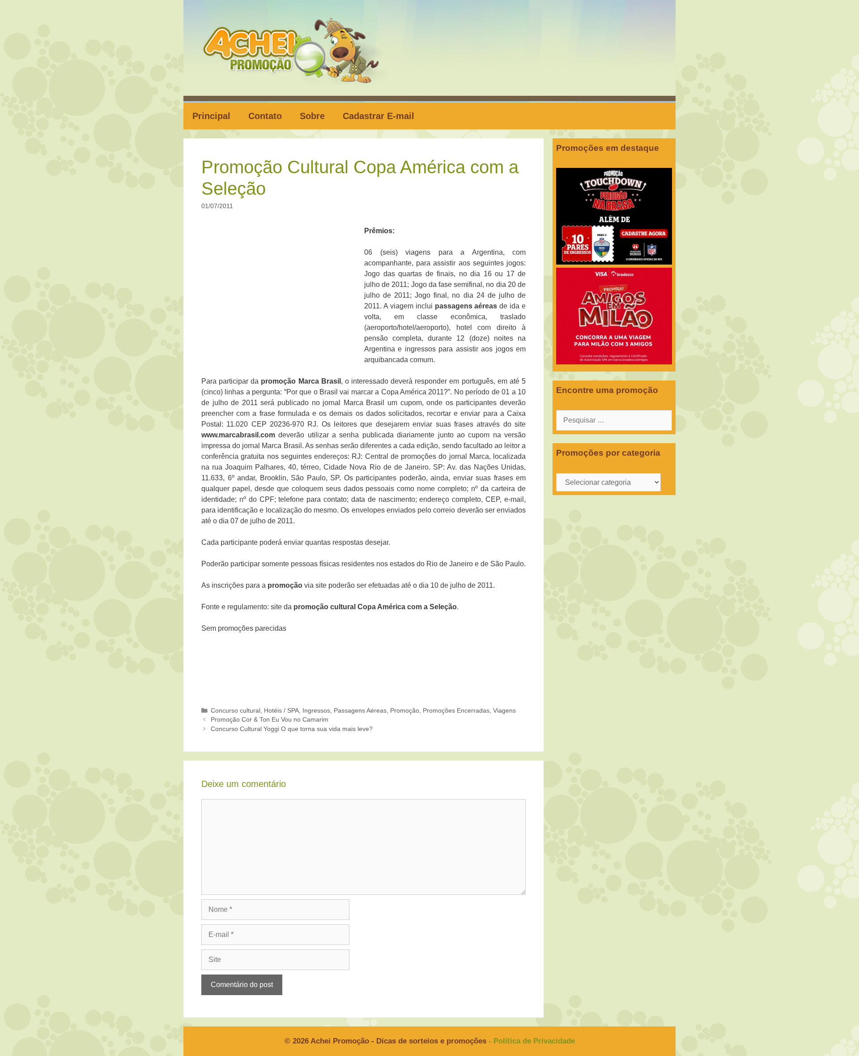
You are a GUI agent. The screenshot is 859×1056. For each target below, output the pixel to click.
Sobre (312, 116)
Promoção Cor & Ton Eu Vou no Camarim (269, 719)
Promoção (404, 710)
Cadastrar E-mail (378, 116)
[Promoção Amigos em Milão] (614, 362)
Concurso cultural (235, 710)
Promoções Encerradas (456, 710)
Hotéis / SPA (281, 710)
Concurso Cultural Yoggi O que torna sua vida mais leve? (292, 729)
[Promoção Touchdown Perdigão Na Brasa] (614, 262)
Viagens (504, 710)
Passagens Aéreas (360, 710)
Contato (265, 116)
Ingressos (316, 710)
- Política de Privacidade (532, 1041)
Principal (211, 116)
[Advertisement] (285, 292)
